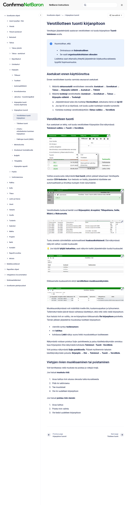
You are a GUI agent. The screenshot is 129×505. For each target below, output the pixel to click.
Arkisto (11, 258)
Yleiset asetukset (15, 32)
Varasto (12, 210)
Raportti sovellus (15, 253)
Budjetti (17, 155)
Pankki (14, 172)
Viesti (11, 204)
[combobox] (99, 5)
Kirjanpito (15, 70)
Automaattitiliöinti (20, 86)
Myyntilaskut (16, 59)
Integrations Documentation (17, 275)
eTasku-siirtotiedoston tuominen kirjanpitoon (25, 131)
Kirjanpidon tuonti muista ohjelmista (20, 103)
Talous (11, 43)
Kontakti (12, 248)
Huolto (11, 215)
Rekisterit (12, 37)
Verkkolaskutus (17, 177)
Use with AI (116, 15)
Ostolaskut (16, 64)
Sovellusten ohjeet (13, 16)
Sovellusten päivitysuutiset (16, 286)
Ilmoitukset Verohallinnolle (23, 150)
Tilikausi (17, 75)
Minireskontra (19, 145)
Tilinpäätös (18, 161)
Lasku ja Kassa (14, 199)
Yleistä (11, 26)
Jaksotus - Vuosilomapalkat (24, 97)
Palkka (11, 183)
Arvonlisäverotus (20, 91)
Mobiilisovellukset (13, 264)
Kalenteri (12, 226)
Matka (11, 231)
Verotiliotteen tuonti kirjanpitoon (23, 117)
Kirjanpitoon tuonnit (21, 110)
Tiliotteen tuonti (22, 123)
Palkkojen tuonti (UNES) (25, 139)
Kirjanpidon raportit (20, 166)
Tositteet (17, 81)
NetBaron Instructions (59, 5)
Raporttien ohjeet (13, 269)
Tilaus (11, 193)
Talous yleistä (17, 48)
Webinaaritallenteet (14, 280)
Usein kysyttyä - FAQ (16, 21)
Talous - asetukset (18, 53)
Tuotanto (12, 220)
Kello (11, 188)
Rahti (11, 242)
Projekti (12, 237)
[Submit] (85, 5)
